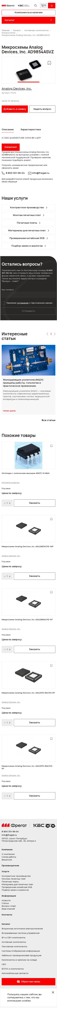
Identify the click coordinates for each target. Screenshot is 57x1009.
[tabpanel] (28, 70)
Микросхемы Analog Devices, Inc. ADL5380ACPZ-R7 (27, 619)
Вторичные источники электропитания (22, 929)
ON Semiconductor (11, 482)
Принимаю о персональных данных (29, 303)
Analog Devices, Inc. (17, 88)
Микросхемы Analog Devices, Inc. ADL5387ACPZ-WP (27, 546)
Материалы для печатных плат (27, 230)
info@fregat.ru (40, 173)
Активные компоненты (14, 942)
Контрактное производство (27, 207)
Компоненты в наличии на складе (19, 960)
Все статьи (48, 420)
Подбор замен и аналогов (27, 246)
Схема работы (9, 857)
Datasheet (11, 147)
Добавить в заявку (14, 109)
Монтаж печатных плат (27, 215)
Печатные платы (27, 223)
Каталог (10, 20)
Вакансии (7, 860)
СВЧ (4, 964)
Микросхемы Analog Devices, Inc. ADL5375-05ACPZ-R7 (27, 767)
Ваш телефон (8, 290)
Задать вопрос (42, 109)
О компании (8, 854)
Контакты (7, 915)
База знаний (8, 909)
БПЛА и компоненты (13, 969)
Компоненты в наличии (28, 12)
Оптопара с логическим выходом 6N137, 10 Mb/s (26, 473)
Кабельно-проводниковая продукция (21, 955)
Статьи (5, 903)
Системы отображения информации (21, 951)
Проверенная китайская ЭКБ (27, 238)
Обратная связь (30, 981)
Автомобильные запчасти (15, 973)
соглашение (23, 303)
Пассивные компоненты (14, 946)
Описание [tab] (8, 129)
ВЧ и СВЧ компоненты (13, 937)
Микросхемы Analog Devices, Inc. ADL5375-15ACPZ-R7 (28, 693)
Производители (10, 865)
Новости (6, 900)
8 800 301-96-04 (15, 173)
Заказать (34, 503)
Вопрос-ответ (9, 906)
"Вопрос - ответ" (10, 281)
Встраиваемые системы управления (20, 933)
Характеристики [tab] (31, 129)
